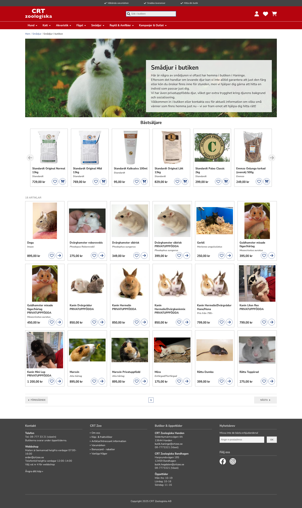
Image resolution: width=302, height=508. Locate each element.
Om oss (96, 433)
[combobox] (151, 14)
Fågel (79, 25)
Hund (31, 25)
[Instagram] (233, 461)
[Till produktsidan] (59, 255)
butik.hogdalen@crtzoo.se (169, 464)
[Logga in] (256, 14)
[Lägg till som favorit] (55, 181)
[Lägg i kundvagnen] (62, 181)
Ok (271, 439)
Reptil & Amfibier (120, 25)
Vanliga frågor (99, 453)
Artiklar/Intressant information (109, 441)
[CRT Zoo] (38, 14)
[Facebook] (223, 461)
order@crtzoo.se (34, 457)
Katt (45, 25)
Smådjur (96, 25)
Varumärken (98, 445)
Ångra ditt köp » (34, 471)
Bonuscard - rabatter (103, 449)
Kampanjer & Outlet (151, 25)
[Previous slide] (30, 157)
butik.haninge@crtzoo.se (169, 444)
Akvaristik (62, 25)
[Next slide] (271, 157)
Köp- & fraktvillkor (102, 437)
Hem (27, 33)
